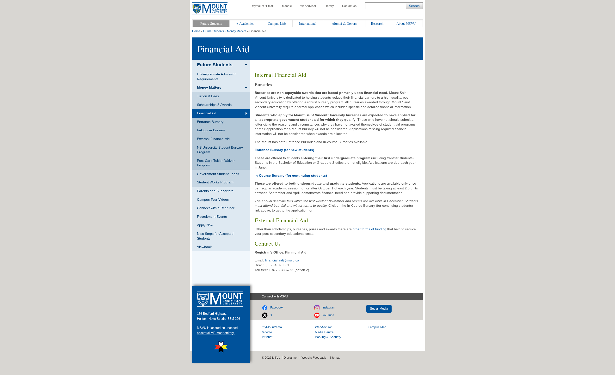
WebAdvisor (308, 6)
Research (377, 23)
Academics (246, 23)
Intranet (267, 337)
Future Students (211, 23)
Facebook (276, 307)
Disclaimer (291, 357)
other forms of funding (369, 229)
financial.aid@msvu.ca (282, 260)
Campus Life (277, 23)
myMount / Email (263, 6)
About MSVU (406, 23)
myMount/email (272, 327)
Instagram (328, 307)
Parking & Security (328, 337)
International (307, 23)
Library (329, 6)
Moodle (287, 6)
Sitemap (335, 357)
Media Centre (324, 332)
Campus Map (377, 327)
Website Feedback (313, 357)
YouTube (328, 315)
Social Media (379, 308)
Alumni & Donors (344, 23)
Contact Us (349, 6)
